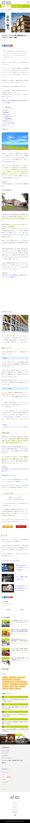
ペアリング (4, 786)
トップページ (5, 755)
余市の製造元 (5, 112)
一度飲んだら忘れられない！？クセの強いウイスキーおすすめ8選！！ (21, 567)
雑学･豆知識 (6, 6)
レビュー (4, 789)
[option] (7, 739)
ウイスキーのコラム (7, 603)
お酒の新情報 (5, 677)
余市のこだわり (6, 114)
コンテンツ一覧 (5, 750)
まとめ (4, 125)
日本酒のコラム (22, 686)
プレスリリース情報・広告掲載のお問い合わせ (12, 760)
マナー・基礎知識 (6, 777)
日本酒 (16, 686)
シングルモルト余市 (9, 123)
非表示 (9, 107)
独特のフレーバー (8, 116)
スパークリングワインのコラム (8, 681)
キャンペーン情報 (17, 679)
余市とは (4, 110)
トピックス (4, 784)
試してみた (11, 688)
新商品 (12, 686)
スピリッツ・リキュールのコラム (21, 681)
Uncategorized (5, 772)
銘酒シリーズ (18, 688)
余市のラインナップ (7, 120)
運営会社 (4, 762)
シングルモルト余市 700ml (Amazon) (15, 499)
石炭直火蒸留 (7, 118)
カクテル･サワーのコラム (7, 679)
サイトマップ (5, 753)
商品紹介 (4, 779)
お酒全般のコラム (13, 677)
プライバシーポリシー (7, 758)
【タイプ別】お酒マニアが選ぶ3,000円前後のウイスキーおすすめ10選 (21, 588)
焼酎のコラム (5, 688)
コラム (3, 774)
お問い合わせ (15, 812)
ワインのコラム (5, 686)
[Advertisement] (15, 295)
